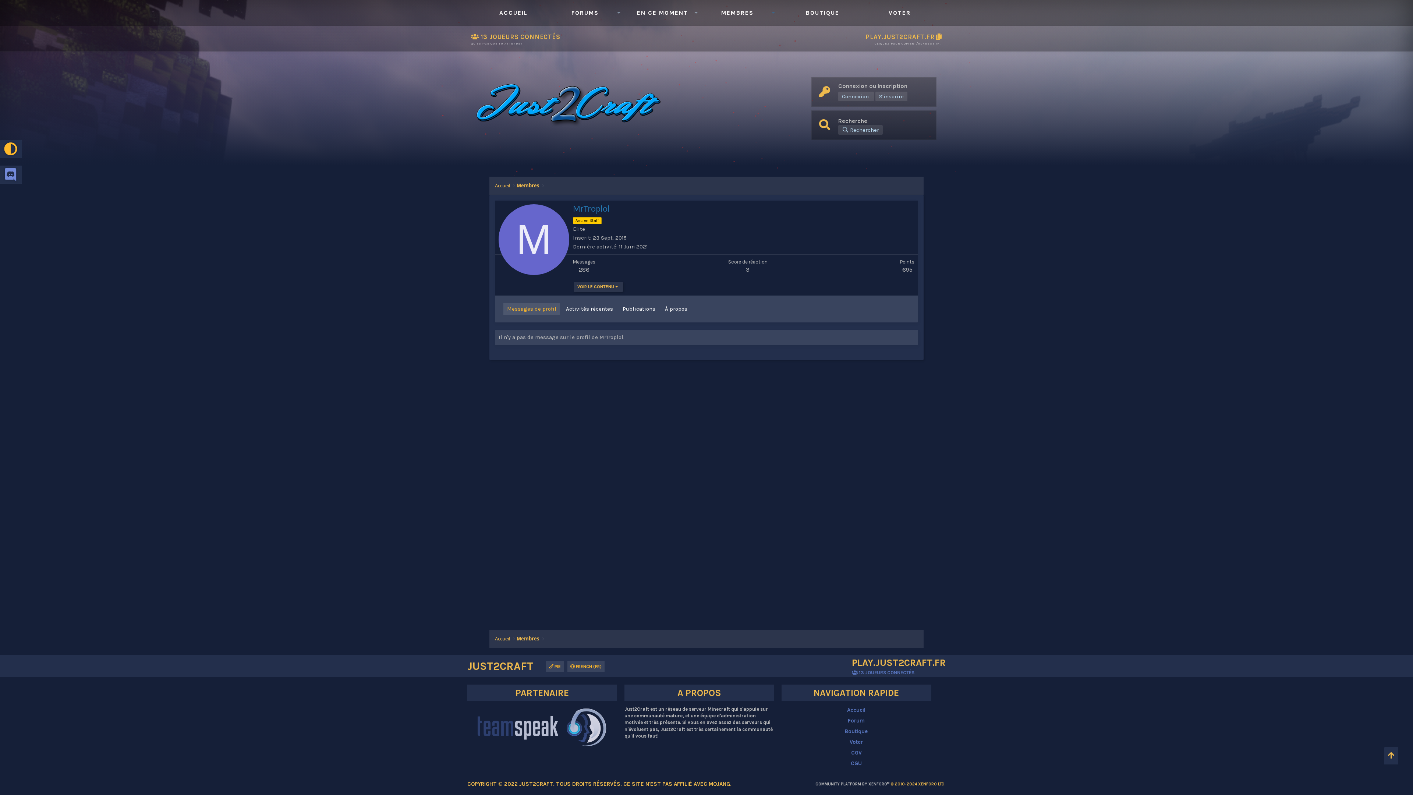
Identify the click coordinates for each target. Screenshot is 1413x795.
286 (584, 269)
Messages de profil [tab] (531, 308)
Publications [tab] (639, 308)
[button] (618, 13)
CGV (856, 752)
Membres (737, 12)
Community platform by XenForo (880, 784)
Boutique (822, 12)
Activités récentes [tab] (589, 308)
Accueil (513, 12)
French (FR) (588, 666)
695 (907, 269)
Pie (557, 666)
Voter (900, 12)
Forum (856, 720)
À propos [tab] (676, 308)
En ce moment (662, 12)
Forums (585, 12)
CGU (856, 763)
